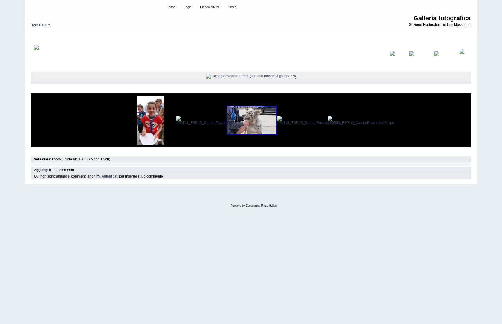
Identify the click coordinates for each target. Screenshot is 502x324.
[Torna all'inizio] (396, 57)
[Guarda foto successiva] (443, 57)
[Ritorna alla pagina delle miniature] (42, 57)
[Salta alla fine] (464, 57)
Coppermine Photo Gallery (261, 205)
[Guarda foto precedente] (418, 57)
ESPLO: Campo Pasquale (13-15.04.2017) (104, 39)
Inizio (41, 39)
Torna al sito (41, 25)
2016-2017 (58, 39)
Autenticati (110, 176)
